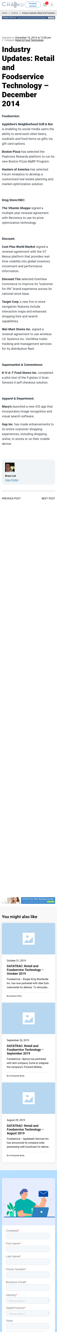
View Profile (11, 480)
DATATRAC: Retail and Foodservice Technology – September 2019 (25, 1049)
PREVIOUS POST (11, 498)
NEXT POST (48, 498)
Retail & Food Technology (29, 40)
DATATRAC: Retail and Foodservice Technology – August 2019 (25, 1129)
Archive (14, 13)
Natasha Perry (15, 996)
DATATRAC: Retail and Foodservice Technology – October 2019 (25, 969)
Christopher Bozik (16, 1076)
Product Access (33, 4)
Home (4, 13)
